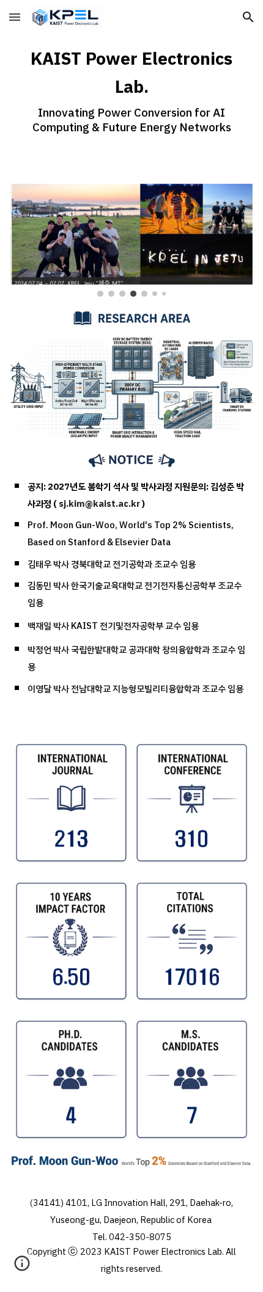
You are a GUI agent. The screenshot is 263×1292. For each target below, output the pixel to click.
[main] (131, 89)
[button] (14, 17)
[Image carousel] (131, 240)
